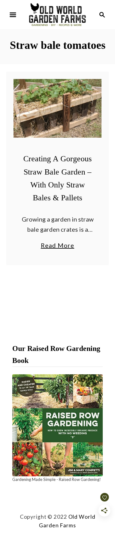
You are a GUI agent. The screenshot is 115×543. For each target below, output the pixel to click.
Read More (57, 245)
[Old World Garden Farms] (57, 14)
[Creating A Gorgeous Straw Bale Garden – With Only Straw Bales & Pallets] (57, 108)
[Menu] (13, 14)
